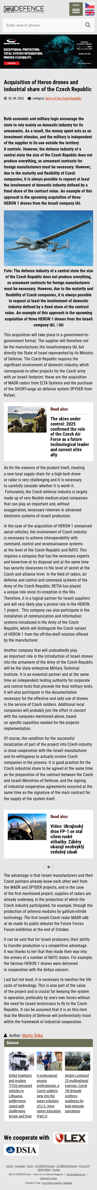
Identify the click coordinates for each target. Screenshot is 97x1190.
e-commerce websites (52, 1183)
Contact (56, 1170)
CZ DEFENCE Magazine (67, 1166)
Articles (9, 1166)
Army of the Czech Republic (63, 98)
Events (30, 1166)
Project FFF (84, 1166)
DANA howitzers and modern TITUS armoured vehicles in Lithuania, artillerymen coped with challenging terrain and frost (20, 1095)
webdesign (67, 1183)
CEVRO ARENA (44, 1170)
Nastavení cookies (48, 1178)
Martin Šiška (32, 1035)
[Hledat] (87, 25)
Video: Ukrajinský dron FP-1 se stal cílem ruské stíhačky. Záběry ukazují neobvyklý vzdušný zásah (67, 839)
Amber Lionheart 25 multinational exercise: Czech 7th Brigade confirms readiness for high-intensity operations (77, 1093)
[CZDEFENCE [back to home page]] (24, 9)
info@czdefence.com (76, 1174)
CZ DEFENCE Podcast (45, 1166)
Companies (20, 1166)
